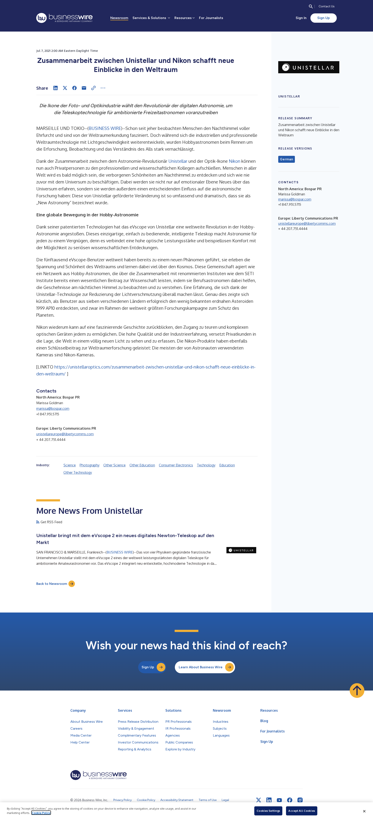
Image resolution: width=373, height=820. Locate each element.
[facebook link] (289, 800)
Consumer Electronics (176, 465)
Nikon (234, 161)
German (286, 159)
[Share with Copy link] (93, 88)
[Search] (311, 6)
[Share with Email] (84, 88)
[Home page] (64, 18)
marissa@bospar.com (52, 408)
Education (227, 465)
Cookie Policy (41, 812)
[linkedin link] (269, 800)
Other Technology (77, 472)
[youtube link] (279, 800)
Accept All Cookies (301, 810)
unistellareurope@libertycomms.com (65, 434)
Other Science (114, 465)
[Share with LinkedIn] (55, 88)
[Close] (364, 811)
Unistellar (177, 161)
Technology (206, 465)
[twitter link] (258, 800)
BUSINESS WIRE (105, 128)
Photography (90, 465)
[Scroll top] (357, 690)
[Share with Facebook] (74, 88)
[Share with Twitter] (65, 88)
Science (69, 465)
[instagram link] (300, 800)
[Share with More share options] (103, 88)
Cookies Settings (268, 810)
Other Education (142, 465)
